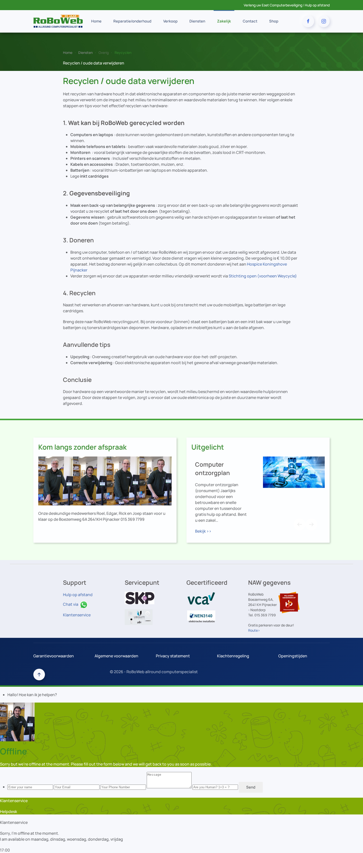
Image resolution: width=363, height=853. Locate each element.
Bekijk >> (203, 531)
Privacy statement (173, 656)
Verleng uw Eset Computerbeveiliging (273, 5)
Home (96, 21)
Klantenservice (77, 615)
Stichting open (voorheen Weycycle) (263, 276)
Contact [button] (250, 21)
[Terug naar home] (58, 21)
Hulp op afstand (317, 5)
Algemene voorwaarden (116, 656)
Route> (254, 630)
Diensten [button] (197, 21)
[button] (299, 524)
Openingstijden (292, 656)
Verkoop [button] (170, 21)
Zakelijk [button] (224, 21)
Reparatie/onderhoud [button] (132, 21)
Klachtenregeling (233, 656)
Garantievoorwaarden (53, 656)
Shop (273, 21)
